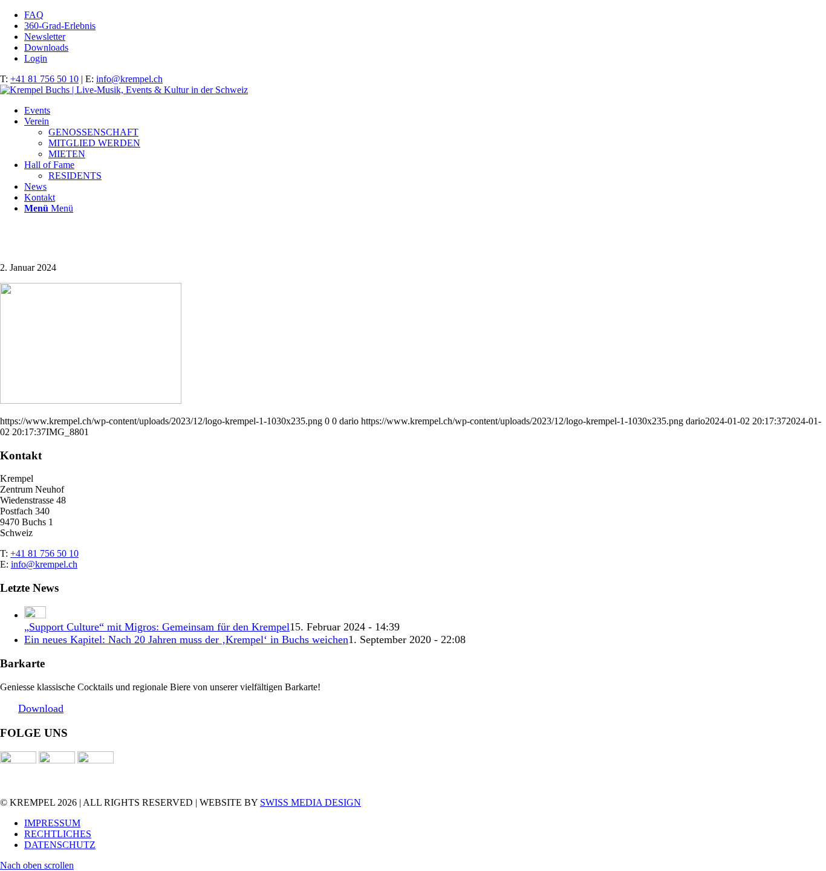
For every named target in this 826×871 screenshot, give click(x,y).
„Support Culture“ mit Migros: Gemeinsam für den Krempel (157, 627)
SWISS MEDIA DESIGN (310, 802)
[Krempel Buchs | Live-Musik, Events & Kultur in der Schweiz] (124, 90)
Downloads (46, 47)
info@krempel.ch (129, 79)
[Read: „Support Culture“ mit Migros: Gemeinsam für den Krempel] (35, 615)
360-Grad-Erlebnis (60, 26)
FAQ (34, 15)
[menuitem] (425, 15)
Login (35, 58)
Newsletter (44, 36)
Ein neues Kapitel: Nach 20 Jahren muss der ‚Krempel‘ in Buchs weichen (186, 639)
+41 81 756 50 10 (44, 79)
